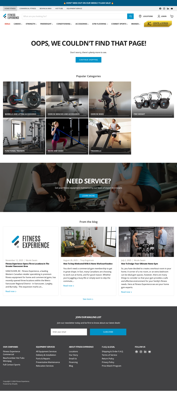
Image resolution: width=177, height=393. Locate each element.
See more (87, 299)
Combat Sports (119, 24)
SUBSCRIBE (108, 332)
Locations (73, 351)
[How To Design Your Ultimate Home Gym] (146, 242)
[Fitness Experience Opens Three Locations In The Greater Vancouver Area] (30, 242)
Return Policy (108, 358)
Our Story (73, 355)
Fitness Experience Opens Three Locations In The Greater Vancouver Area (27, 265)
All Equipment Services (46, 351)
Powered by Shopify (10, 384)
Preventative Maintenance (48, 362)
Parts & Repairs (43, 358)
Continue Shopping (88, 60)
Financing (73, 362)
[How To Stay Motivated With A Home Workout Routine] (88, 242)
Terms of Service (109, 355)
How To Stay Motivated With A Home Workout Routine (87, 263)
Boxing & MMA (45, 8)
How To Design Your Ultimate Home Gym (139, 263)
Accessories (81, 24)
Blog (71, 366)
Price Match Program (111, 366)
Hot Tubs (59, 8)
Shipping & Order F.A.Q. (112, 351)
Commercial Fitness (28, 8)
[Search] (130, 16)
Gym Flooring (99, 24)
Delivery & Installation (46, 355)
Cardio (17, 24)
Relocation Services (45, 366)
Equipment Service (74, 8)
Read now (10, 291)
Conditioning (63, 24)
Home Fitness (10, 8)
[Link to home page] (11, 16)
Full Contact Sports (11, 364)
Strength (31, 24)
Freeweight (46, 24)
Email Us (73, 358)
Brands (135, 24)
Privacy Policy (108, 362)
